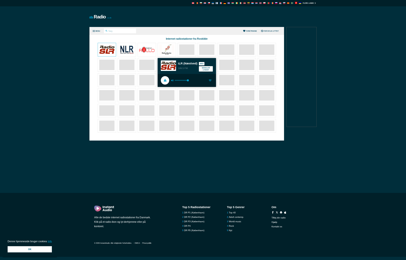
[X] (277, 212)
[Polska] (264, 3)
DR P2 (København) (194, 217)
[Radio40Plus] (166, 50)
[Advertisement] (239, 17)
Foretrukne (251, 31)
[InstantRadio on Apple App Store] (285, 212)
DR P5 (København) (194, 230)
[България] (201, 3)
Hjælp (274, 222)
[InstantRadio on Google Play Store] (281, 212)
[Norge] (260, 3)
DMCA (137, 243)
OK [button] (29, 249)
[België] (197, 3)
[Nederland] (256, 3)
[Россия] (276, 3)
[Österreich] (193, 3)
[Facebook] (273, 212)
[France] (221, 3)
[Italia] (240, 3)
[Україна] (300, 3)
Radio (102, 16)
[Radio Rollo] (146, 50)
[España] (288, 3)
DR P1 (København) (194, 212)
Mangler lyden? (206, 69)
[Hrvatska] (205, 3)
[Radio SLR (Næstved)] (107, 50)
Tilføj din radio (279, 217)
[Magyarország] (233, 3)
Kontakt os (277, 226)
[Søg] (106, 31)
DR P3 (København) (194, 221)
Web (201, 64)
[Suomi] (217, 3)
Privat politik (146, 243)
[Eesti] (213, 3)
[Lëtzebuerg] (252, 3)
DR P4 (187, 226)
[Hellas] (229, 3)
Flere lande (308, 3)
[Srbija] (280, 3)
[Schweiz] (296, 3)
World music (235, 221)
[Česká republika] (209, 3)
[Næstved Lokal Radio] (126, 50)
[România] (272, 3)
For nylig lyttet (271, 31)
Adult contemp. (236, 217)
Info (50, 241)
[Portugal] (268, 3)
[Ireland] (237, 3)
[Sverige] (292, 3)
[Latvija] (244, 3)
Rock (231, 226)
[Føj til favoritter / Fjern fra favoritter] (210, 80)
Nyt (230, 230)
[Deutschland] (225, 3)
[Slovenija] (284, 3)
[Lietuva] (248, 3)
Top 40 (232, 212)
